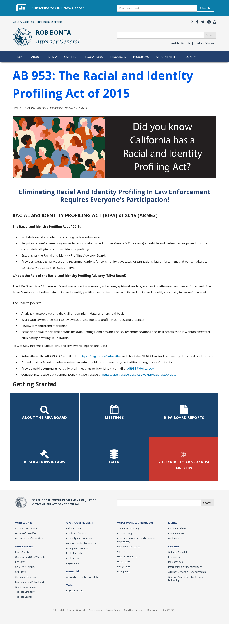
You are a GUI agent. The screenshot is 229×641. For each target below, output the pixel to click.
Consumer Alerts (177, 528)
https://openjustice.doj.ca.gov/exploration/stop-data (139, 374)
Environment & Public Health (30, 581)
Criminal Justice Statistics (79, 538)
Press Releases (176, 533)
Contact (192, 56)
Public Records (74, 553)
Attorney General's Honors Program (187, 571)
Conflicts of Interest (76, 533)
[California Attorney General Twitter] (202, 21)
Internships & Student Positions (185, 566)
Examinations (175, 557)
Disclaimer (153, 610)
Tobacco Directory (24, 591)
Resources (118, 56)
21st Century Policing (128, 528)
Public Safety (22, 552)
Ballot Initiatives (74, 528)
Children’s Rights (126, 533)
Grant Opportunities (26, 587)
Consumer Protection (26, 576)
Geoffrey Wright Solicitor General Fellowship (185, 578)
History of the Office (26, 533)
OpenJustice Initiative (77, 548)
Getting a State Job (178, 552)
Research (20, 561)
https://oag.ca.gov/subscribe (100, 356)
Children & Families (25, 566)
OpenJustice (123, 571)
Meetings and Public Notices (81, 543)
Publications (72, 558)
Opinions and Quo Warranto (30, 557)
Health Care (123, 561)
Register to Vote (74, 590)
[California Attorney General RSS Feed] (191, 21)
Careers (70, 56)
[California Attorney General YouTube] (213, 21)
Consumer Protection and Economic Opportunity (136, 540)
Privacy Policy (113, 610)
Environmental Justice (128, 546)
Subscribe (205, 8)
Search (210, 35)
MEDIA (172, 523)
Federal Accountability (128, 556)
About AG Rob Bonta (26, 528)
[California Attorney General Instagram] (208, 21)
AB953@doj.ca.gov (140, 368)
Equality (121, 551)
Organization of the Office (29, 538)
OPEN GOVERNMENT (79, 523)
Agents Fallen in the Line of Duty (83, 576)
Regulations (93, 56)
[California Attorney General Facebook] (196, 21)
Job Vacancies (175, 561)
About (36, 56)
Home (20, 56)
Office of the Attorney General (69, 610)
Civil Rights (20, 571)
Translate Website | (192, 43)
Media (52, 56)
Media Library (175, 538)
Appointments (167, 56)
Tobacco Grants (23, 596)
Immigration (123, 566)
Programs (141, 56)
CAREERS (173, 546)
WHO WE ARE (23, 523)
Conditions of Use (133, 610)
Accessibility (95, 610)
